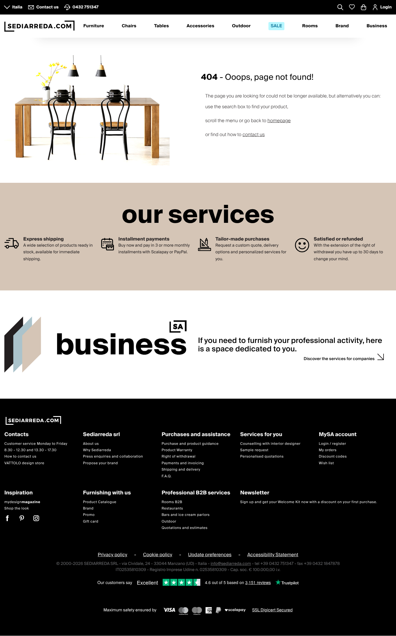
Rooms (310, 26)
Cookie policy (157, 555)
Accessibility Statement (272, 555)
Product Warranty (176, 450)
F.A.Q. (166, 476)
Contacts (16, 434)
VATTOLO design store (24, 463)
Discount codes (333, 457)
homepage (278, 121)
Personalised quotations (262, 457)
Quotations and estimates (184, 528)
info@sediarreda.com (230, 563)
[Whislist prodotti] (352, 7)
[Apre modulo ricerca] (340, 7)
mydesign (22, 502)
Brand (342, 26)
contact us (254, 135)
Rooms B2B (171, 502)
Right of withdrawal (178, 457)
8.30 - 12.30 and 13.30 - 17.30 (30, 450)
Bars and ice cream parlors (185, 515)
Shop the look (16, 508)
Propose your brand (100, 463)
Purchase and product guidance (190, 444)
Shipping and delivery (180, 470)
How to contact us (20, 457)
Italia (17, 7)
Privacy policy (112, 555)
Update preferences (210, 555)
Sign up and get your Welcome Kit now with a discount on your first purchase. (308, 502)
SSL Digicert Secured (272, 610)
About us (91, 444)
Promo (89, 515)
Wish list (326, 463)
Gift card (90, 521)
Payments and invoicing (182, 463)
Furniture (93, 26)
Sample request (254, 450)
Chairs (129, 26)
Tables (161, 26)
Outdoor (241, 26)
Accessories (201, 26)
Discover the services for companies (339, 358)
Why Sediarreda (97, 450)
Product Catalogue (99, 502)
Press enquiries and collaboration (113, 457)
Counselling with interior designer (270, 444)
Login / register (332, 444)
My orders (328, 450)
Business (376, 26)
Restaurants (172, 508)
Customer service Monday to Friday (36, 444)
